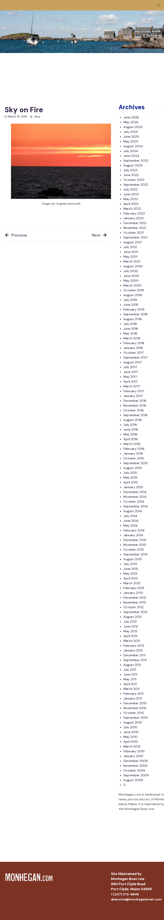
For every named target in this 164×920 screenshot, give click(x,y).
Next (96, 235)
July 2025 (130, 132)
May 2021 (130, 257)
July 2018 (130, 324)
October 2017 (133, 353)
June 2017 (130, 372)
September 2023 (135, 160)
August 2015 (132, 468)
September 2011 (135, 660)
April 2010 (130, 742)
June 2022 (131, 194)
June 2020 (131, 276)
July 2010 (130, 727)
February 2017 (133, 391)
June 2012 (130, 626)
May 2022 (130, 199)
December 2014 (135, 492)
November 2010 (134, 708)
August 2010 (132, 722)
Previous (19, 235)
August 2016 (132, 420)
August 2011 (132, 665)
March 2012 (131, 641)
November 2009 (135, 766)
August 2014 (132, 511)
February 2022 (134, 213)
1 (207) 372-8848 (125, 894)
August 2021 (132, 242)
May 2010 (130, 737)
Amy (37, 116)
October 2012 (133, 607)
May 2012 (130, 631)
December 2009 (135, 761)
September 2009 (136, 775)
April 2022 (130, 204)
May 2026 (130, 122)
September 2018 (135, 314)
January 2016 (133, 453)
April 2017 (130, 381)
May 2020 (130, 281)
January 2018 (133, 348)
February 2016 (133, 449)
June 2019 (130, 305)
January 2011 (132, 698)
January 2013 (133, 593)
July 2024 (130, 151)
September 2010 (135, 718)
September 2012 (135, 612)
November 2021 (134, 228)
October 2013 (133, 549)
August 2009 (133, 780)
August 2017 (132, 362)
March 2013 (131, 583)
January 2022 (133, 218)
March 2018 (131, 338)
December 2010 (135, 703)
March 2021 (131, 261)
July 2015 (130, 473)
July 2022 (130, 189)
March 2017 (131, 386)
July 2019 (130, 300)
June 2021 (130, 252)
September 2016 (135, 415)
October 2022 (133, 180)
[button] (159, 5)
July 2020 (130, 271)
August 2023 (132, 165)
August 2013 (132, 559)
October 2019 (133, 290)
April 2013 (130, 578)
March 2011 (131, 689)
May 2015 (130, 477)
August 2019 (132, 295)
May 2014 (130, 525)
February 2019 (133, 309)
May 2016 (130, 434)
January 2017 (133, 396)
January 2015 (133, 487)
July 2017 (130, 367)
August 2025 (133, 127)
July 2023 (130, 170)
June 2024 (131, 156)
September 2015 (135, 463)
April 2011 (130, 684)
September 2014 (135, 506)
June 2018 (130, 329)
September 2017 (135, 357)
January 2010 (133, 756)
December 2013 (134, 540)
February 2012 (133, 645)
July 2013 (130, 564)
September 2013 (135, 554)
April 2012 (130, 636)
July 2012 (130, 621)
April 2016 (130, 439)
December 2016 (134, 401)
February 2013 (133, 588)
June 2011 (130, 674)
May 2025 (130, 141)
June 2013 (130, 569)
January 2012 (133, 650)
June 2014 (130, 521)
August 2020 (133, 266)
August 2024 (133, 146)
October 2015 (133, 458)
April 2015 (130, 482)
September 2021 (135, 237)
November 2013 (134, 545)
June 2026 (131, 117)
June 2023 (131, 175)
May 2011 (129, 679)
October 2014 (133, 501)
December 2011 (134, 655)
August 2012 (132, 617)
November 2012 (134, 602)
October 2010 (133, 713)
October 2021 (133, 233)
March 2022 (132, 208)
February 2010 (134, 751)
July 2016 (130, 425)
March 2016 (131, 444)
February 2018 (133, 343)
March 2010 (132, 746)
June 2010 (130, 732)
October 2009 (134, 770)
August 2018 (132, 319)
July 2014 (130, 516)
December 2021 (134, 223)
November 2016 (134, 405)
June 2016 (130, 429)
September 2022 (135, 184)
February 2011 (133, 694)
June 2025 (131, 136)
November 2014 (134, 497)
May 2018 (130, 333)
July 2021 (130, 247)
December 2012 (134, 597)
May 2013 (130, 573)
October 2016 (133, 410)
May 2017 (130, 377)
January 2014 (133, 535)
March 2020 (132, 285)
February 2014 (134, 530)
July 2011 (129, 669)
